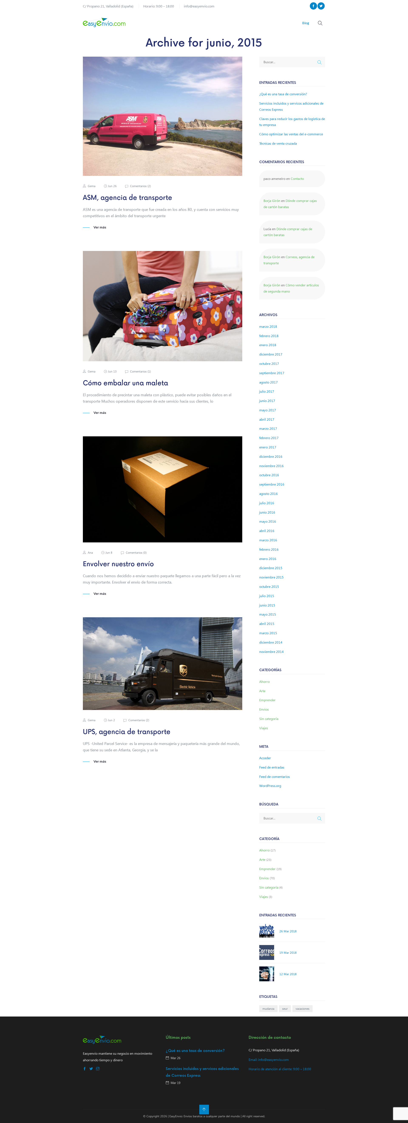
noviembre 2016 (271, 465)
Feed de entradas (271, 767)
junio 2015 (267, 605)
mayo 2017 (267, 410)
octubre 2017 (269, 363)
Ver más (100, 227)
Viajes (263, 728)
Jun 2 (111, 720)
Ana (90, 552)
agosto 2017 (268, 382)
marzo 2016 (268, 540)
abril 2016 (266, 530)
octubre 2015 (269, 586)
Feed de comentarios (274, 776)
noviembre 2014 (271, 651)
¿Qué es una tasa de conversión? (283, 94)
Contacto (297, 178)
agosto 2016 (268, 493)
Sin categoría (268, 718)
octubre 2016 (269, 475)
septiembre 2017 (271, 373)
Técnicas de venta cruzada (278, 143)
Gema (91, 186)
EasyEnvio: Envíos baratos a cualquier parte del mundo (204, 1116)
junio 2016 (267, 512)
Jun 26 (112, 186)
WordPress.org (270, 785)
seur (285, 1009)
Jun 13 (112, 371)
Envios (264, 709)
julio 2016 (266, 503)
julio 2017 (266, 391)
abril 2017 (266, 419)
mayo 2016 (267, 521)
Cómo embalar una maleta (125, 383)
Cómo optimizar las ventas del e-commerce (291, 134)
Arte (262, 691)
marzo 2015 (268, 633)
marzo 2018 (268, 326)
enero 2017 (267, 447)
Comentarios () (140, 186)
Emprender (267, 700)
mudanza (268, 1009)
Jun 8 (108, 552)
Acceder (265, 758)
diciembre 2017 (270, 354)
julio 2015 (266, 596)
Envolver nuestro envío (118, 564)
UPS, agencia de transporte (126, 732)
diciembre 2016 (270, 456)
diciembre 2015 (270, 568)
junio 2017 (267, 400)
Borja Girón (272, 200)
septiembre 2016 (271, 484)
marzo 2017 (268, 428)
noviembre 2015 (271, 577)
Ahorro (264, 681)
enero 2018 (267, 345)
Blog (305, 23)
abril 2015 (266, 623)
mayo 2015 (267, 614)
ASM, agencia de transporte (127, 198)
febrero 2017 (269, 437)
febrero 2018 (269, 335)
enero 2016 (267, 558)
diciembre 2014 (270, 642)
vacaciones (302, 1009)
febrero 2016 (269, 549)
